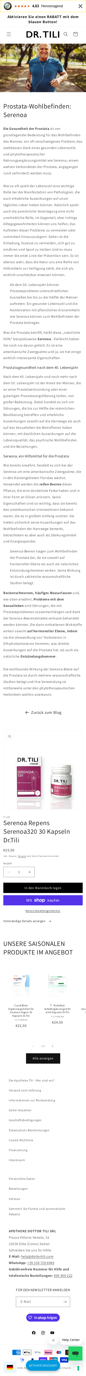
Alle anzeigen (43, 1058)
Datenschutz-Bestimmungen (29, 1130)
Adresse (14, 1199)
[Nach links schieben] (33, 1046)
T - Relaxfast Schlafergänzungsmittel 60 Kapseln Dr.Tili (57, 1009)
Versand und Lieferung (25, 1090)
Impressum (17, 1160)
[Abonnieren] (65, 1302)
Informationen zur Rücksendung (32, 1100)
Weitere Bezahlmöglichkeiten (43, 910)
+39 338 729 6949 (40, 1262)
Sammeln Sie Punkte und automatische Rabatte (37, 1211)
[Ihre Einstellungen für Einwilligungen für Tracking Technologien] (78, 1368)
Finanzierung (18, 1150)
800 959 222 (63, 1275)
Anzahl (7, 863)
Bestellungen (18, 1189)
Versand (22, 856)
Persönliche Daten (22, 1179)
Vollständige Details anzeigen (24, 921)
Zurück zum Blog (46, 712)
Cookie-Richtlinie (21, 1140)
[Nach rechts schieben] (53, 1046)
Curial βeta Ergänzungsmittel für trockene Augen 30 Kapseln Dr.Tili (21, 1010)
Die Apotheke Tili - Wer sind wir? (32, 1080)
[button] (9, 34)
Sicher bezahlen (20, 1110)
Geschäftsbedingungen (25, 1120)
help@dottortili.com (37, 1256)
